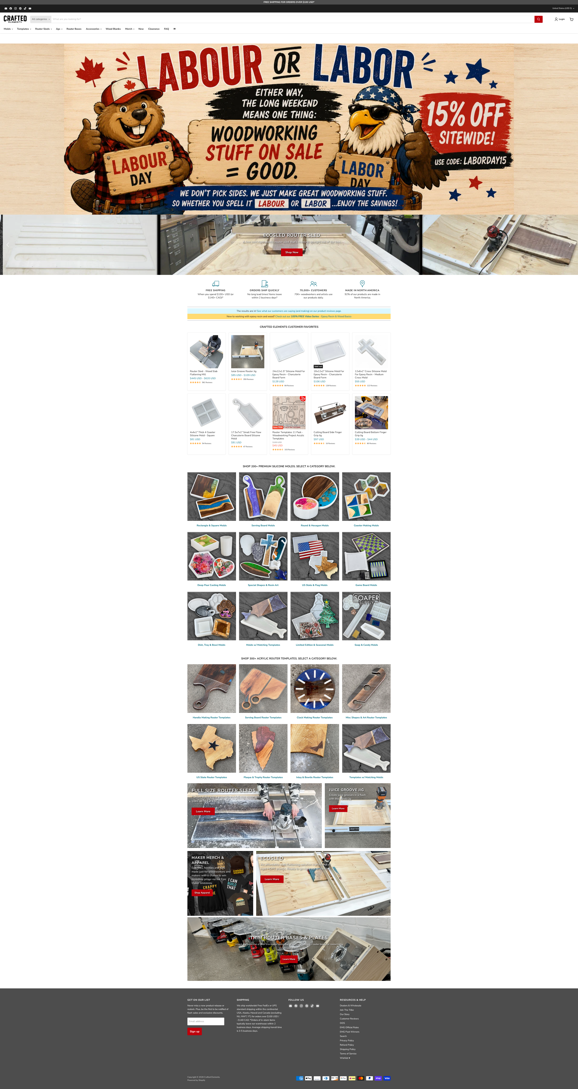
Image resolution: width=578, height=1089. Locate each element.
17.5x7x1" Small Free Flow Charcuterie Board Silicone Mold (246, 435)
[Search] (538, 19)
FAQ (166, 29)
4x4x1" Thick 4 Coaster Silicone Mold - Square (202, 434)
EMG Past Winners (349, 1031)
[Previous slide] (8, 245)
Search (343, 1036)
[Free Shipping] (215, 289)
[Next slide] (570, 245)
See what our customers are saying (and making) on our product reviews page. (299, 311)
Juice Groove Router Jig (243, 371)
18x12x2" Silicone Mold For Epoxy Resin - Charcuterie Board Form (329, 374)
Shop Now (303, 252)
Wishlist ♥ (345, 1057)
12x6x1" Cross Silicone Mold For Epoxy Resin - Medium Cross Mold (371, 374)
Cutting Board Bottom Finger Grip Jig (371, 434)
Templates (23, 29)
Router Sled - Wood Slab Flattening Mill (203, 373)
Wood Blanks (113, 29)
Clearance (154, 29)
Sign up (194, 1031)
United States (562, 8)
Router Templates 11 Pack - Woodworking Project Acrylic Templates (288, 435)
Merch (129, 29)
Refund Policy (347, 1044)
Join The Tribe (347, 1009)
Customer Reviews (349, 1018)
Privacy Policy (347, 1040)
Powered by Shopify (196, 1080)
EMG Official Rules (349, 1027)
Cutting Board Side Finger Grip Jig (328, 434)
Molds (7, 29)
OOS (342, 1023)
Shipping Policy (348, 1049)
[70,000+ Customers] (313, 289)
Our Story (345, 1014)
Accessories (93, 29)
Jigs (58, 29)
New (141, 29)
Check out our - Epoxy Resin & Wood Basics (313, 316)
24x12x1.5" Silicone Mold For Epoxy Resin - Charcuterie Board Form (288, 374)
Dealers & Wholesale (350, 1005)
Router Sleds (42, 29)
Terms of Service (348, 1053)
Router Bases (74, 29)
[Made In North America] (362, 289)
